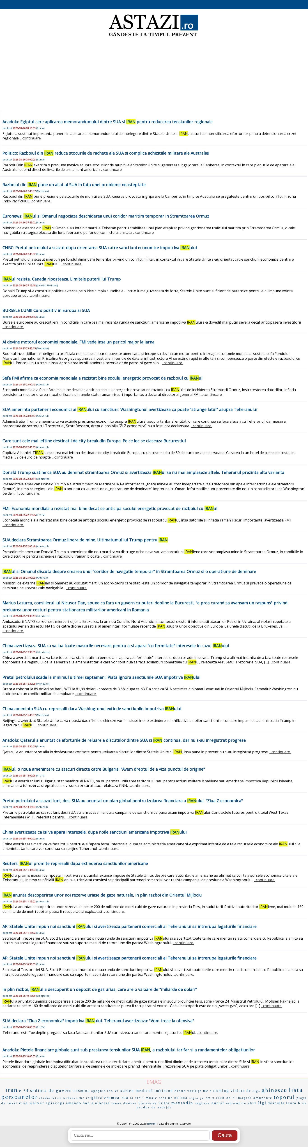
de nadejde (162, 1107)
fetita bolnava (65, 1098)
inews (116, 1103)
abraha (44, 1098)
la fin (135, 1098)
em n (210, 1098)
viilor (164, 1103)
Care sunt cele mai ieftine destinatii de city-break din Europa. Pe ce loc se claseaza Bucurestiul (94, 440)
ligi (262, 1103)
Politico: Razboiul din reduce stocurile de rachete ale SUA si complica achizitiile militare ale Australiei (105, 153)
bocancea (147, 1103)
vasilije (194, 1091)
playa (302, 1098)
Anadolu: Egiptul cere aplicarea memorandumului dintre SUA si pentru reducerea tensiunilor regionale (107, 121)
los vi (113, 1091)
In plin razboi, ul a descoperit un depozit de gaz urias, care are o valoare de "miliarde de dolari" (99, 989)
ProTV (40, 515)
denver (130, 1103)
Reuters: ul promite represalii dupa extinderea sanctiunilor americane (75, 863)
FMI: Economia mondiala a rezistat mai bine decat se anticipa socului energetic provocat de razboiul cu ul (109, 508)
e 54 (24, 1090)
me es (84, 1098)
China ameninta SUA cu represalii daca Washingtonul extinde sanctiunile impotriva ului (91, 708)
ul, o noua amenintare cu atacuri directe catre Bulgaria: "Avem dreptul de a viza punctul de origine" (103, 769)
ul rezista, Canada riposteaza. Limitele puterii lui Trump (61, 279)
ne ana (181, 1098)
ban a (88, 1103)
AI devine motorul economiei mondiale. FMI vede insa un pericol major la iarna (78, 342)
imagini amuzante (254, 1098)
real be (166, 1098)
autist (217, 1103)
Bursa (40, 128)
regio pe (196, 1098)
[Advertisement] (154, 74)
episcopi (55, 1103)
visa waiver (31, 1103)
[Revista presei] (153, 37)
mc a (207, 1091)
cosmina (82, 1091)
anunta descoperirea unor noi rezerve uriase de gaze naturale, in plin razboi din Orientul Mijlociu (102, 895)
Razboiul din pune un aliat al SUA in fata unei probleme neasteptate (74, 184)
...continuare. (30, 138)
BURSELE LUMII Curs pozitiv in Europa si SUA (46, 310)
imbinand (163, 1091)
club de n (225, 1098)
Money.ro (43, 683)
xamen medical (136, 1091)
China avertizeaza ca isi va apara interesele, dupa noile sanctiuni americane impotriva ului (94, 832)
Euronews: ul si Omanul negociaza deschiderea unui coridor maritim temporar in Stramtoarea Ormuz (105, 216)
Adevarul (42, 384)
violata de (241, 1091)
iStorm (151, 1124)
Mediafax (42, 191)
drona (180, 1091)
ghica (96, 1098)
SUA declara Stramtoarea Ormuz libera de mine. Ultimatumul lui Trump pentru (85, 539)
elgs (256, 1091)
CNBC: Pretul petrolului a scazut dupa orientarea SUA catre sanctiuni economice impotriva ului (99, 247)
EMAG (154, 1081)
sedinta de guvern (51, 1090)
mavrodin (182, 1103)
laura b (293, 1103)
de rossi (9, 1103)
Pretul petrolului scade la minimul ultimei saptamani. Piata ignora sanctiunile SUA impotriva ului (101, 677)
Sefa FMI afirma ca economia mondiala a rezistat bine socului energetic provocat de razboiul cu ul (102, 378)
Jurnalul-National (47, 285)
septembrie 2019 (241, 1103)
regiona (202, 1103)
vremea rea (116, 1097)
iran (11, 1089)
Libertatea (43, 478)
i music (150, 1098)
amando (73, 1103)
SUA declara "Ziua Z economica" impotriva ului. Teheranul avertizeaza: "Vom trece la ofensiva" (98, 1020)
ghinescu (274, 1090)
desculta (276, 1103)
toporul (284, 1097)
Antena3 (42, 577)
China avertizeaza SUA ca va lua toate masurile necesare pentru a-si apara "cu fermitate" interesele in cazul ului (115, 645)
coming (221, 1091)
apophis (98, 1091)
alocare (102, 1103)
